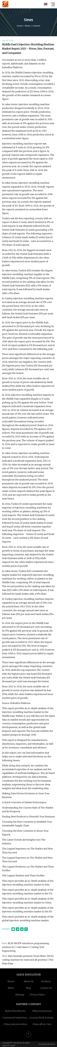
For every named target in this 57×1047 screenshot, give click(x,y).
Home (20, 26)
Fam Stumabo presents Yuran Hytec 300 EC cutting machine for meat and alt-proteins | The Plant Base (28, 960)
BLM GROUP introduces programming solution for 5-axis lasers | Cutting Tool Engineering (25, 947)
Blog (28, 987)
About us (28, 981)
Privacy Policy (37, 994)
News (27, 26)
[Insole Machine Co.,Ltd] (5, 4)
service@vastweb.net (46, 1044)
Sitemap (19, 994)
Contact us (46, 987)
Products (46, 981)
